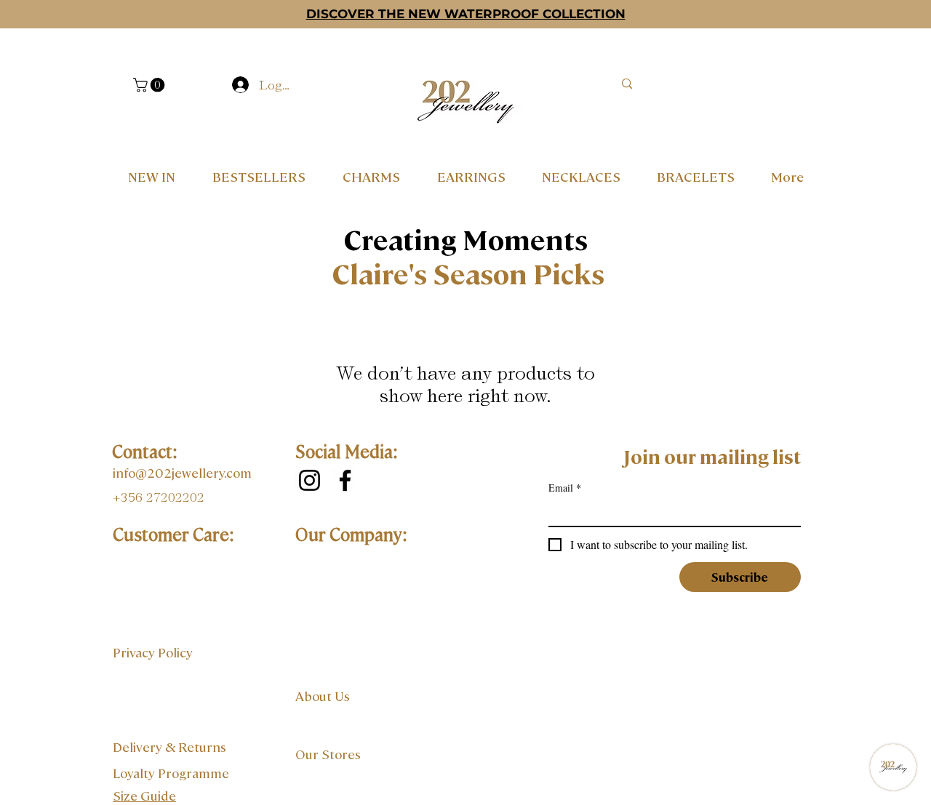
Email (564, 487)
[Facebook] (345, 480)
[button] (150, 85)
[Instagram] (309, 480)
